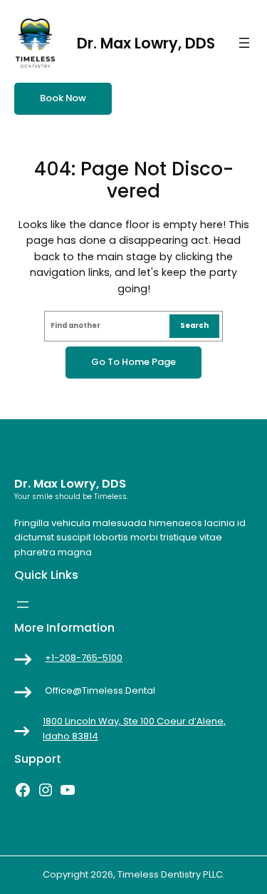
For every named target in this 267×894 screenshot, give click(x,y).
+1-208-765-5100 (83, 657)
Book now (63, 98)
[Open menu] (244, 42)
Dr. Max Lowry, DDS (146, 43)
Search (194, 325)
